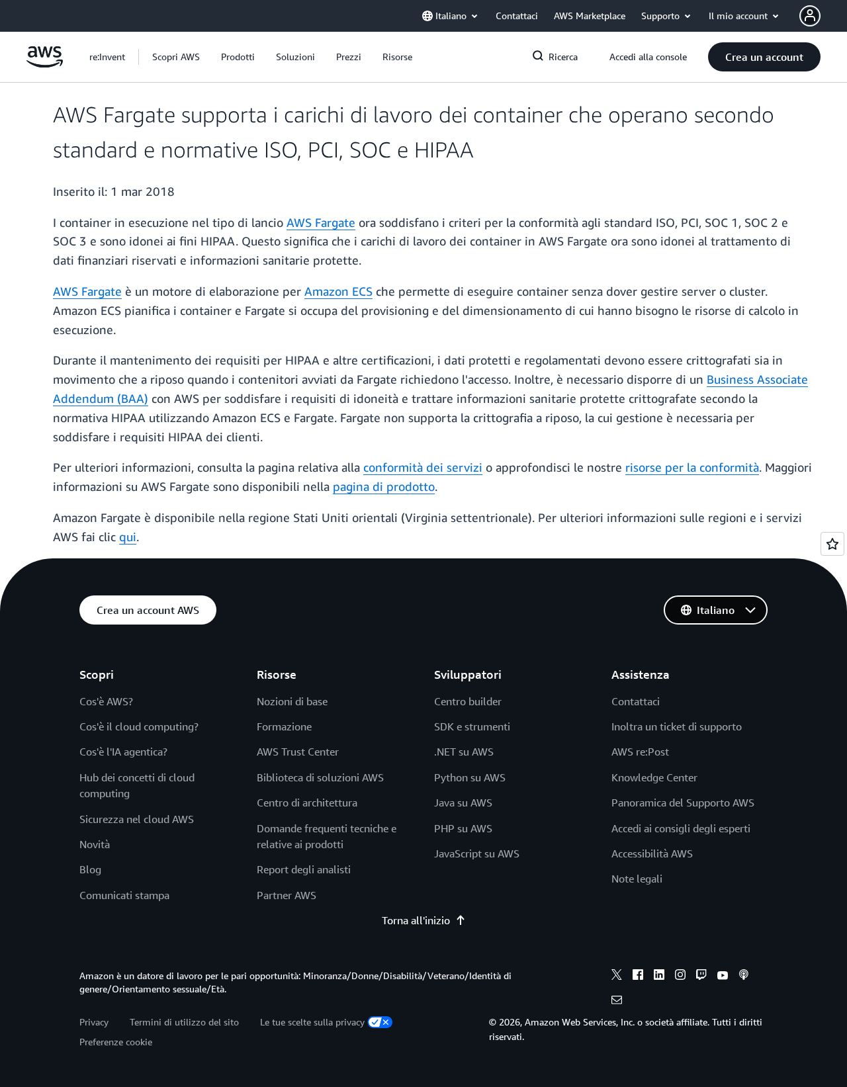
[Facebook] (638, 976)
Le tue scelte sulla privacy (312, 1021)
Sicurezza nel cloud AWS (136, 819)
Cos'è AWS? (106, 701)
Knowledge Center (654, 777)
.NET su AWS (464, 751)
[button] (176, 57)
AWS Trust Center (298, 751)
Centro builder (468, 701)
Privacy (94, 1021)
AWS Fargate (321, 222)
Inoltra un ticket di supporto (676, 726)
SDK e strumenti (472, 726)
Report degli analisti (304, 869)
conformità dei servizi (422, 467)
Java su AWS (463, 802)
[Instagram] (680, 976)
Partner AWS (286, 895)
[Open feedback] (832, 544)
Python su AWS (470, 777)
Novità (94, 844)
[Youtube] (722, 976)
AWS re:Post (640, 751)
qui (127, 536)
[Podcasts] (743, 976)
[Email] (616, 1001)
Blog (90, 869)
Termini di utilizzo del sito (184, 1021)
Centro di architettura (307, 802)
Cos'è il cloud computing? (139, 726)
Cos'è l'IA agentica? (123, 751)
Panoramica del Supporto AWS (682, 802)
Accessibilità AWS (652, 853)
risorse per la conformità (692, 467)
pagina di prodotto (384, 486)
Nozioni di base (292, 701)
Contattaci (635, 701)
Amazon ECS (338, 291)
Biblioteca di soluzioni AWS (320, 777)
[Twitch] (701, 976)
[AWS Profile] (810, 15)
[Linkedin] (659, 976)
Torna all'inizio (416, 920)
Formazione (284, 726)
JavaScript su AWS (476, 853)
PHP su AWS (463, 828)
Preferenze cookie (115, 1041)
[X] (616, 976)
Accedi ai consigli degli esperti (680, 828)
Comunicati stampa (124, 895)
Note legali (636, 878)
